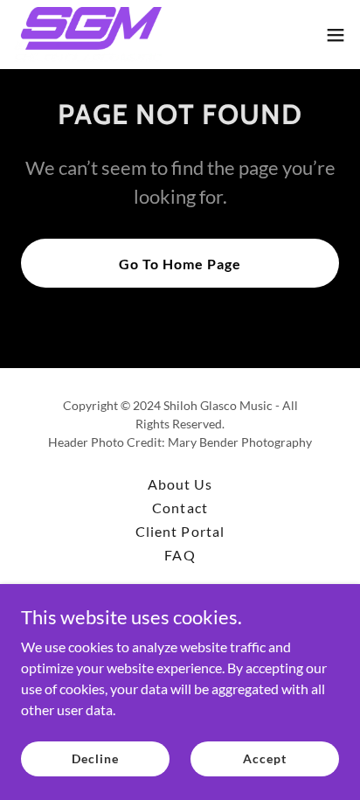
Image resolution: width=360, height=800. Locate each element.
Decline (95, 758)
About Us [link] (180, 484)
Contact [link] (179, 507)
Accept (264, 758)
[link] (88, 34)
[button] (335, 34)
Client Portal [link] (179, 531)
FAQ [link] (179, 554)
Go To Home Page (180, 263)
